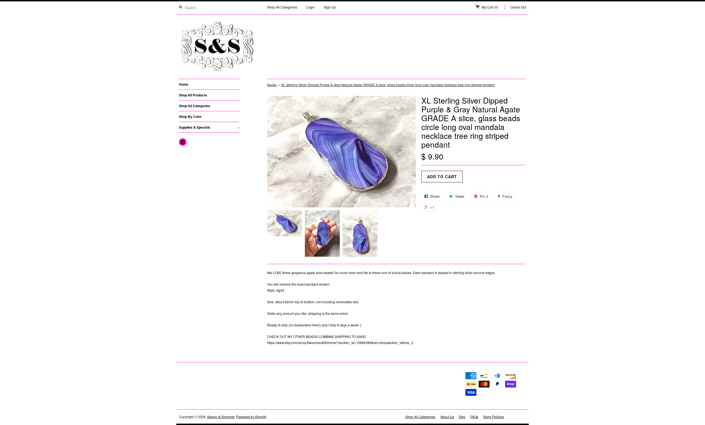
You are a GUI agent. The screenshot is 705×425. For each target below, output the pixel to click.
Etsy (462, 416)
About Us (447, 416)
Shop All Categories (282, 7)
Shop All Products (193, 95)
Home (183, 84)
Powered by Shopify (251, 416)
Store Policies (493, 416)
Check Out (518, 7)
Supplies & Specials (209, 127)
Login (310, 7)
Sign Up (330, 7)
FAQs (474, 416)
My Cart (490, 7)
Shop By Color (190, 116)
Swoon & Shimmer (221, 416)
